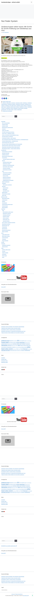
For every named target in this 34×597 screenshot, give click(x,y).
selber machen (9, 348)
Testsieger (3, 243)
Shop (2, 242)
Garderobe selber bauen (7, 162)
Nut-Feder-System (10, 109)
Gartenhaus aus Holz (27, 342)
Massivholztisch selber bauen (7, 156)
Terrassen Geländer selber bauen (9, 159)
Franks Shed (4, 342)
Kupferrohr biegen (6, 216)
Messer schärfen (5, 231)
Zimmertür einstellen (6, 168)
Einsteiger (25, 340)
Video (2, 248)
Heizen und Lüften (5, 130)
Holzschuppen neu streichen (7, 151)
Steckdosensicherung (6, 178)
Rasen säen (4, 195)
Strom (2, 233)
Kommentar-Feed (4, 360)
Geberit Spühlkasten (5, 181)
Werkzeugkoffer (5, 207)
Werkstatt (3, 186)
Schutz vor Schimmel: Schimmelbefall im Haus (10, 135)
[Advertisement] (17, 11)
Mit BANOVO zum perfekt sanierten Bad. (8, 545)
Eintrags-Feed (3, 359)
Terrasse (3, 251)
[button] (2, 98)
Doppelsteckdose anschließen (8, 180)
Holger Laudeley (16, 345)
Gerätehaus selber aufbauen (22, 105)
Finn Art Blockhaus (29, 482)
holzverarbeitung (4, 347)
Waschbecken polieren (6, 224)
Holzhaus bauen (5, 124)
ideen (18, 347)
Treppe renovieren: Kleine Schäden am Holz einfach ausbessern (12, 332)
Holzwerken (4, 254)
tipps (17, 348)
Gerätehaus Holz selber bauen (10, 105)
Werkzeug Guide (4, 196)
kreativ (20, 347)
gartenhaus (13, 102)
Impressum (13, 594)
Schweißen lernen (6, 190)
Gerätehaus (25, 102)
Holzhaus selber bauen (7, 101)
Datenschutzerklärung (19, 594)
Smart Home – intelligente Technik (8, 133)
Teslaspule (4, 239)
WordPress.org (4, 362)
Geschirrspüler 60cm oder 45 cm (8, 142)
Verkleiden (4, 183)
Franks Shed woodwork (12, 342)
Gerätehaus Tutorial (9, 108)
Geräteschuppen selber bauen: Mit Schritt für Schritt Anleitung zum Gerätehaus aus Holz (16, 28)
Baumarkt (11, 340)
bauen (8, 340)
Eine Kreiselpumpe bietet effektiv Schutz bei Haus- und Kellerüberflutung (15, 139)
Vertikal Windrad (5, 237)
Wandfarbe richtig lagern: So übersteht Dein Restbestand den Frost (13, 331)
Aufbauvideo (8, 102)
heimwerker (9, 345)
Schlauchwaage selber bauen (7, 204)
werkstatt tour (19, 350)
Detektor (3, 201)
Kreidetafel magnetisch (6, 245)
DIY (18, 340)
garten (17, 342)
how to (16, 347)
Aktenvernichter (5, 246)
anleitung (4, 102)
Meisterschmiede (24, 347)
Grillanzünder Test (6, 219)
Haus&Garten (3, 150)
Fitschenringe (4, 227)
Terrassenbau (4, 157)
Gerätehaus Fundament (20, 104)
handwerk (24, 343)
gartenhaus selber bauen (17, 343)
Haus (3, 171)
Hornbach (13, 347)
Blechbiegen (5, 189)
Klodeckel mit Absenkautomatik (8, 165)
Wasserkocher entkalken (7, 172)
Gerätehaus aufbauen (11, 104)
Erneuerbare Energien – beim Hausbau (9, 138)
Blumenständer (5, 187)
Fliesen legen (4, 255)
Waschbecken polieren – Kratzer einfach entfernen (11, 148)
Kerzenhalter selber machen (8, 166)
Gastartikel (3, 121)
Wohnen (3, 160)
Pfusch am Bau (5, 175)
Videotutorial (19, 109)
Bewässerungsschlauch (6, 230)
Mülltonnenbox (4, 192)
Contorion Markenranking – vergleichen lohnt (10, 141)
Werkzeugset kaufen (5, 198)
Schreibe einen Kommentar (7, 111)
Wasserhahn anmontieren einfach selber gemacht (11, 147)
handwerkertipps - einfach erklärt (10, 2)
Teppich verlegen (5, 252)
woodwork (22, 350)
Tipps (3, 210)
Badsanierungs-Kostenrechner (7, 127)
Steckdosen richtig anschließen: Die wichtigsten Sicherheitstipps (12, 326)
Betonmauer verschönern (7, 184)
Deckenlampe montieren (7, 169)
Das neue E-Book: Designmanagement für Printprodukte (12, 144)
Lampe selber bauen (5, 234)
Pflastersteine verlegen (6, 193)
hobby (13, 345)
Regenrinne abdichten (7, 177)
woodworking (27, 350)
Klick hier (3, 553)
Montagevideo (3, 109)
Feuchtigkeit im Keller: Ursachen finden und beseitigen (11, 329)
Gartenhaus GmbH (19, 102)
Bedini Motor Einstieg (6, 236)
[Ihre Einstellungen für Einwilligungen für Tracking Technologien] (32, 595)
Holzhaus (21, 345)
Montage (25, 108)
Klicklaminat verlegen (6, 163)
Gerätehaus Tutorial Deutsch (19, 108)
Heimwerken (4, 345)
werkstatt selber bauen (13, 350)
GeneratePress (25, 595)
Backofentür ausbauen (7, 213)
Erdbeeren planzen (5, 154)
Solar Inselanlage (5, 240)
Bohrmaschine (4, 228)
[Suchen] (16, 116)
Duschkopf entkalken (6, 174)
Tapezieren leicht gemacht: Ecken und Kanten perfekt (10, 328)
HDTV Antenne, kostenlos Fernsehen (8, 222)
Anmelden (3, 357)
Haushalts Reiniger (6, 221)
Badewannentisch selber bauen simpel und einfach (11, 145)
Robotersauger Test (5, 225)
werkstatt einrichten (5, 350)
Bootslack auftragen (5, 153)
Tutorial (15, 109)
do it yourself (22, 340)
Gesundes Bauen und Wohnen (7, 136)
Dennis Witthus (15, 340)
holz (19, 345)
